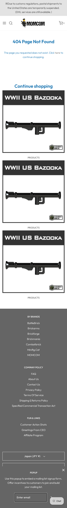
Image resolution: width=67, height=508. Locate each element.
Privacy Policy (33, 389)
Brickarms (34, 328)
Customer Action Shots (33, 424)
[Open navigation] (4, 23)
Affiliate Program (33, 435)
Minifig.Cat (33, 349)
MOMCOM (33, 355)
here (57, 52)
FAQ (33, 373)
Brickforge (33, 333)
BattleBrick (33, 323)
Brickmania (33, 339)
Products (34, 157)
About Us (33, 379)
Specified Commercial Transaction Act (33, 405)
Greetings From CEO (34, 430)
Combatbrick (33, 344)
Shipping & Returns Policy (33, 400)
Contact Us (33, 384)
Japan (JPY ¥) (32, 456)
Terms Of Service (34, 395)
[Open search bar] (12, 23)
